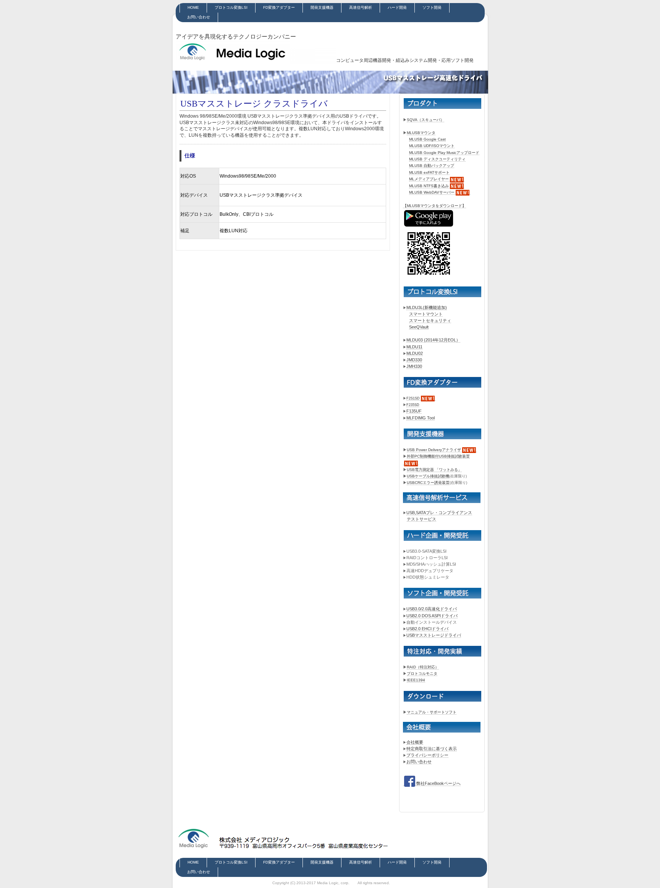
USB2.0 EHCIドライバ (427, 628)
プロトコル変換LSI (231, 7)
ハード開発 (397, 7)
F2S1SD (413, 398)
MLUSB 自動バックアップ (431, 165)
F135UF (414, 411)
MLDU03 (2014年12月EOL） (433, 340)
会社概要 (414, 742)
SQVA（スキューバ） (425, 120)
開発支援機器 (322, 7)
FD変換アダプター (279, 7)
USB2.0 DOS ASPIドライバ (432, 615)
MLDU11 (414, 347)
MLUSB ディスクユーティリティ (437, 159)
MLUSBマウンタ (421, 133)
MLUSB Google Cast (427, 139)
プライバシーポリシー (427, 755)
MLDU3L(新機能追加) (426, 307)
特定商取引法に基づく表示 (431, 748)
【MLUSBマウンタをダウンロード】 (434, 206)
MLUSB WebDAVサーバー (432, 192)
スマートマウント (426, 314)
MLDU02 (414, 353)
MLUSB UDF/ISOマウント (432, 146)
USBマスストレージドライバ (433, 635)
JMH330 (414, 366)
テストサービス (421, 519)
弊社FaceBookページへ (438, 783)
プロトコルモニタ (422, 673)
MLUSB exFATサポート (429, 172)
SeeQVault (419, 327)
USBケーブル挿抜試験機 (428, 476)
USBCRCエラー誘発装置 (428, 482)
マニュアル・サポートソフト (431, 712)
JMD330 (414, 359)
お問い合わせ (198, 17)
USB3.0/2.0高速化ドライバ (431, 609)
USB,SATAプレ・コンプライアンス (439, 512)
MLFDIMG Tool (420, 418)
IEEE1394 (416, 680)
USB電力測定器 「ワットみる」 (434, 469)
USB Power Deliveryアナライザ (434, 450)
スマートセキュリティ (430, 320)
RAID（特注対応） (423, 667)
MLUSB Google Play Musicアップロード (444, 152)
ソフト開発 (432, 7)
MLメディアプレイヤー (429, 179)
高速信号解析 (360, 7)
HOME (193, 7)
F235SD (412, 405)
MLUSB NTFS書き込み (429, 186)
